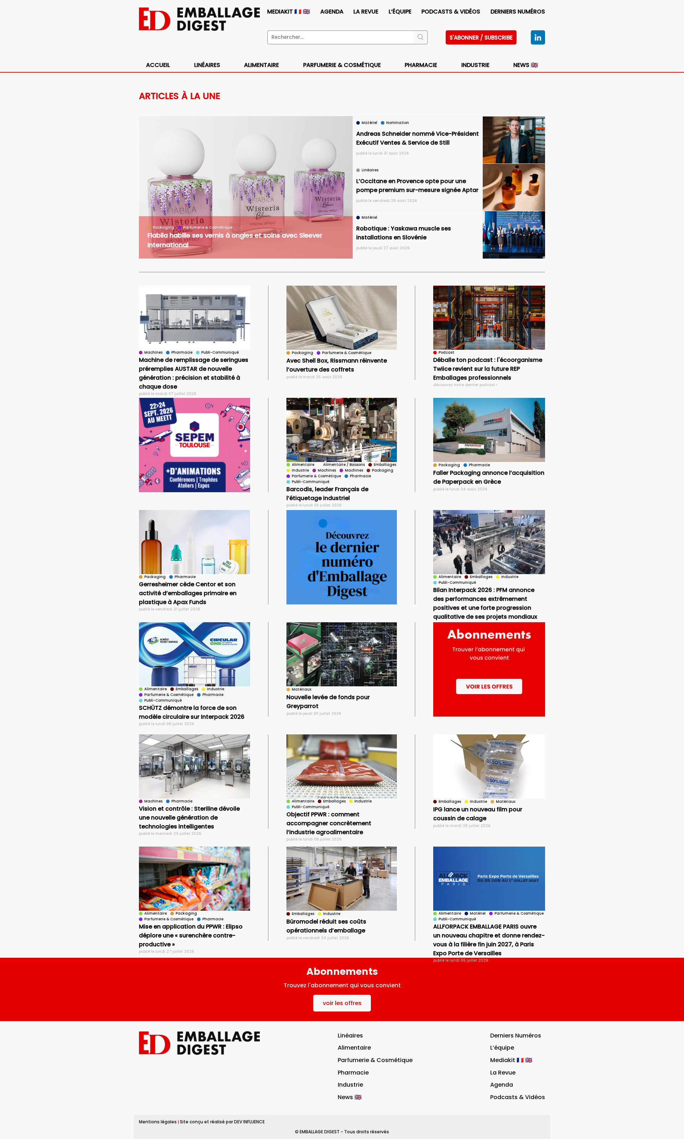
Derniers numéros (518, 11)
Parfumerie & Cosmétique (342, 65)
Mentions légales (158, 1122)
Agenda (331, 11)
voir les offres (342, 1003)
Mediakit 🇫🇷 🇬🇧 (288, 11)
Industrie (350, 1085)
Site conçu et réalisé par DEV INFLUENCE (222, 1122)
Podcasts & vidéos (450, 11)
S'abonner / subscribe (481, 37)
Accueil (158, 65)
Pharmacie (421, 65)
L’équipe (400, 11)
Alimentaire (261, 65)
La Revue (365, 11)
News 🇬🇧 (525, 65)
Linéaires (207, 65)
